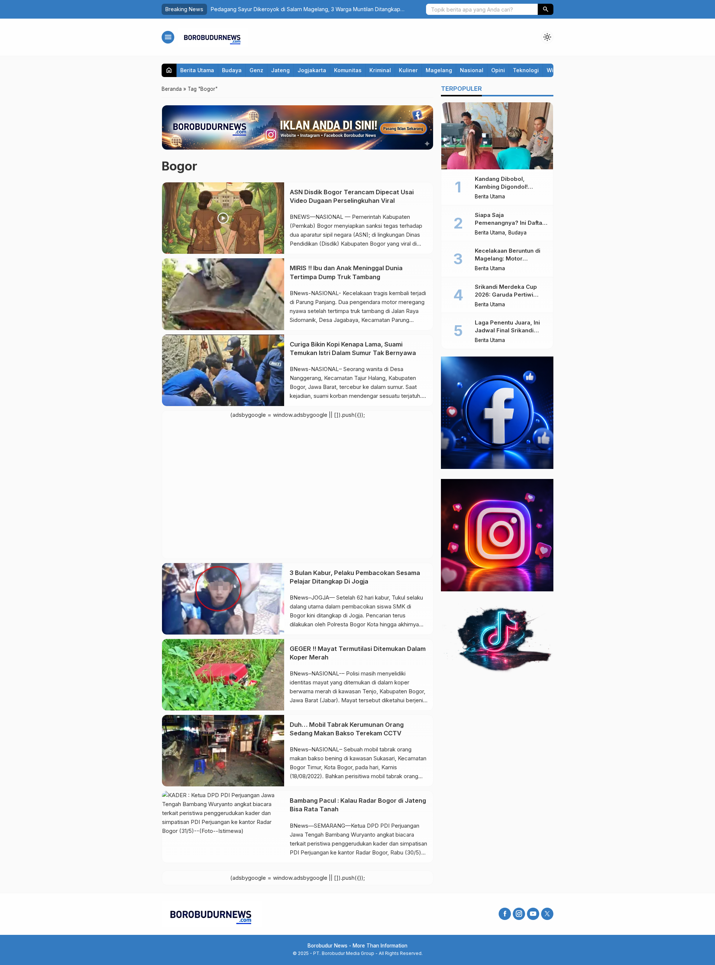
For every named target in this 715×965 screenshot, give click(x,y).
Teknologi (526, 70)
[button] (545, 9)
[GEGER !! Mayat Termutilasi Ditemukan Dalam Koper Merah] (223, 674)
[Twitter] (547, 914)
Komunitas (348, 70)
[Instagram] (519, 914)
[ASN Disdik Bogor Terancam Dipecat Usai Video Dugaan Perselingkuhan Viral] (223, 218)
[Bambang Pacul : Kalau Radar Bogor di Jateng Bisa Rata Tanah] (223, 826)
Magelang (439, 70)
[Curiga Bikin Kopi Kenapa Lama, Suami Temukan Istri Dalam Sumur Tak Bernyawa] (223, 370)
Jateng (280, 70)
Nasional (471, 70)
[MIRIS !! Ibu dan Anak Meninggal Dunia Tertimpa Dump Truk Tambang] (223, 294)
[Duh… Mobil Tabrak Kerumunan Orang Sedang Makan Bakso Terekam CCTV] (223, 750)
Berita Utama (197, 70)
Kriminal (380, 70)
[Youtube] (533, 914)
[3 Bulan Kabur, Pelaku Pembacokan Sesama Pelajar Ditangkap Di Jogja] (223, 599)
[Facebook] (505, 914)
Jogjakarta (312, 70)
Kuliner (408, 70)
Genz (256, 70)
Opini (498, 70)
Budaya (232, 70)
